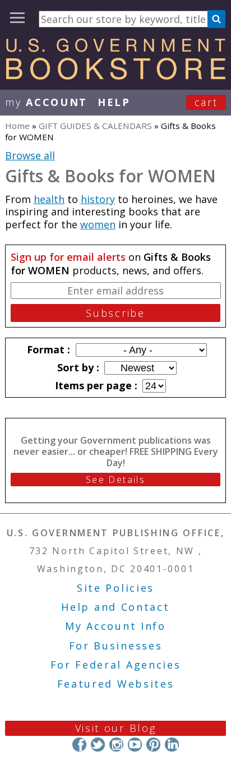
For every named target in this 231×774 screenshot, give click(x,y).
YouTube (135, 745)
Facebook (79, 745)
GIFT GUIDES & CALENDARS (95, 125)
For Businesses (116, 645)
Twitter (98, 745)
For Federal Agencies (115, 664)
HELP (114, 102)
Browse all (30, 155)
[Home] (115, 75)
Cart (206, 102)
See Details (115, 479)
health (49, 199)
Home (17, 125)
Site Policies (115, 588)
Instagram (116, 745)
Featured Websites (115, 683)
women (98, 224)
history (98, 199)
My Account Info (115, 626)
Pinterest (153, 745)
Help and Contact (115, 607)
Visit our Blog (115, 728)
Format (47, 349)
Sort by (76, 367)
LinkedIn (172, 745)
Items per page (95, 385)
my (46, 102)
